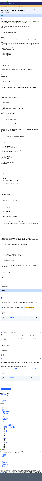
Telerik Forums (4, 3)
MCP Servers (2, 397)
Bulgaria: (9, 426)
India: (8, 425)
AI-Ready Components (9, 397)
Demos (3, 405)
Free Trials (4, 400)
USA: (8, 423)
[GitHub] (4, 435)
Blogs (3, 409)
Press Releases (5, 457)
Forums (3, 408)
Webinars (4, 410)
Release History (5, 407)
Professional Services (6, 411)
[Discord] (4, 436)
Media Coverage (5, 458)
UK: (8, 424)
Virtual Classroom (5, 413)
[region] (21, 477)
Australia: (9, 427)
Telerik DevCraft (3, 394)
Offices (3, 459)
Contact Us (4, 422)
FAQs (3, 415)
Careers (3, 459)
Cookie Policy (29, 475)
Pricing (3, 401)
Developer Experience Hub (7, 404)
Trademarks (2, 472)
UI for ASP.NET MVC (10, 3)
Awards (3, 456)
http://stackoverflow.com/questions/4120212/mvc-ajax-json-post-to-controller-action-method (19, 368)
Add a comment (4, 286)
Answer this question (6, 389)
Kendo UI (1, 396)
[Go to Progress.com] (3, 450)
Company (4, 454)
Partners (3, 412)
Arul (3, 18)
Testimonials (4, 419)
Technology (4, 455)
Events (3, 414)
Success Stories (5, 418)
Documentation (5, 406)
